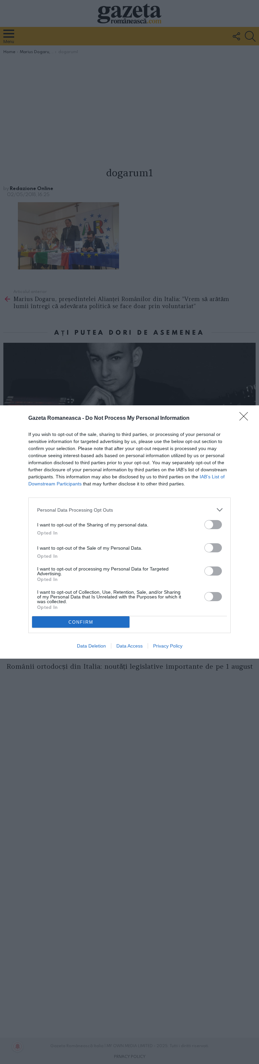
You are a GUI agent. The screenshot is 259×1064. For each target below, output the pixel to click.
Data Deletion (91, 646)
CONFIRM (80, 622)
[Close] (245, 418)
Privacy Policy (167, 646)
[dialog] (129, 532)
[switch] (213, 524)
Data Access (129, 646)
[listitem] (129, 509)
